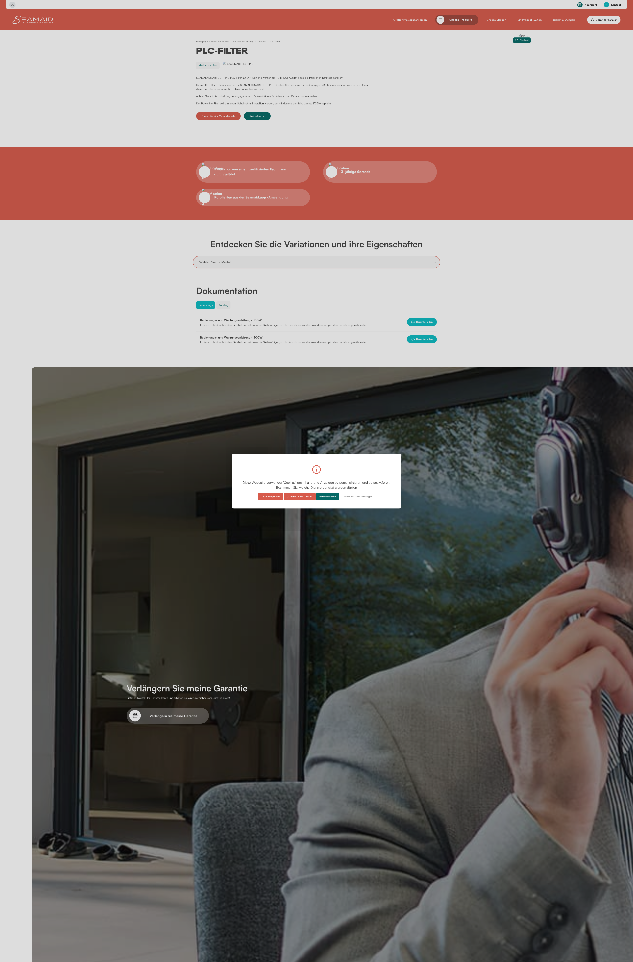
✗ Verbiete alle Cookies (300, 496)
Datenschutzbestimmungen (357, 496)
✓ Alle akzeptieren (270, 496)
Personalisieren (327, 496)
